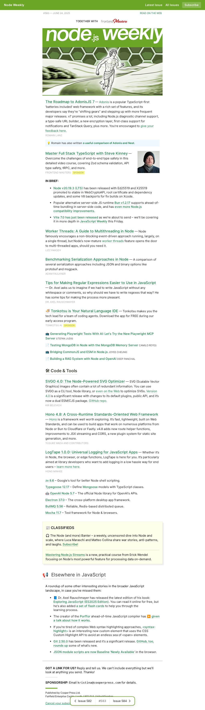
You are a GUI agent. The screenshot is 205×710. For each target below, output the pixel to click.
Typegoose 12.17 (57, 487)
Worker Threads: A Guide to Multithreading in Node (89, 231)
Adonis (104, 102)
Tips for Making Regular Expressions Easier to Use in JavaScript (100, 283)
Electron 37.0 (55, 500)
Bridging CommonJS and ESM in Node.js (79, 352)
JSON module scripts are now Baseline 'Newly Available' (94, 652)
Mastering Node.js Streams (65, 555)
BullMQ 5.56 (54, 506)
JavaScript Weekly (93, 221)
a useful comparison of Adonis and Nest (108, 143)
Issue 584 (120, 701)
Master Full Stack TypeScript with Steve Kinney (86, 153)
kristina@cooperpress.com (99, 682)
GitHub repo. (98, 401)
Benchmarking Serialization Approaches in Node (87, 259)
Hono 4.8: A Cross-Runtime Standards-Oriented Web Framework (101, 414)
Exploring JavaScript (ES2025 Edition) (81, 602)
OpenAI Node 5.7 (62, 493)
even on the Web (108, 391)
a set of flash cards (90, 606)
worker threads (113, 241)
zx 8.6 (49, 480)
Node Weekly (14, 5)
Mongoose (90, 487)
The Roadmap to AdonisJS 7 (69, 102)
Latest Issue (153, 5)
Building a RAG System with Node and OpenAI (83, 359)
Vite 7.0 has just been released (75, 217)
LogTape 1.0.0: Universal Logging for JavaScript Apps (91, 452)
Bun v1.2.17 (122, 203)
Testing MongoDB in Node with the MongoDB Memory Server (94, 345)
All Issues (172, 5)
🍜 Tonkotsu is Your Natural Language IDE (81, 311)
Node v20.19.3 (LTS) (68, 188)
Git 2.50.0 (60, 641)
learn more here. (68, 467)
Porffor (85, 616)
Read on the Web (151, 13)
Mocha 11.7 (53, 513)
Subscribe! (70, 544)
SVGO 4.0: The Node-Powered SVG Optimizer (85, 381)
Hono (53, 419)
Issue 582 (85, 701)
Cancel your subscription (61, 703)
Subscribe (192, 5)
